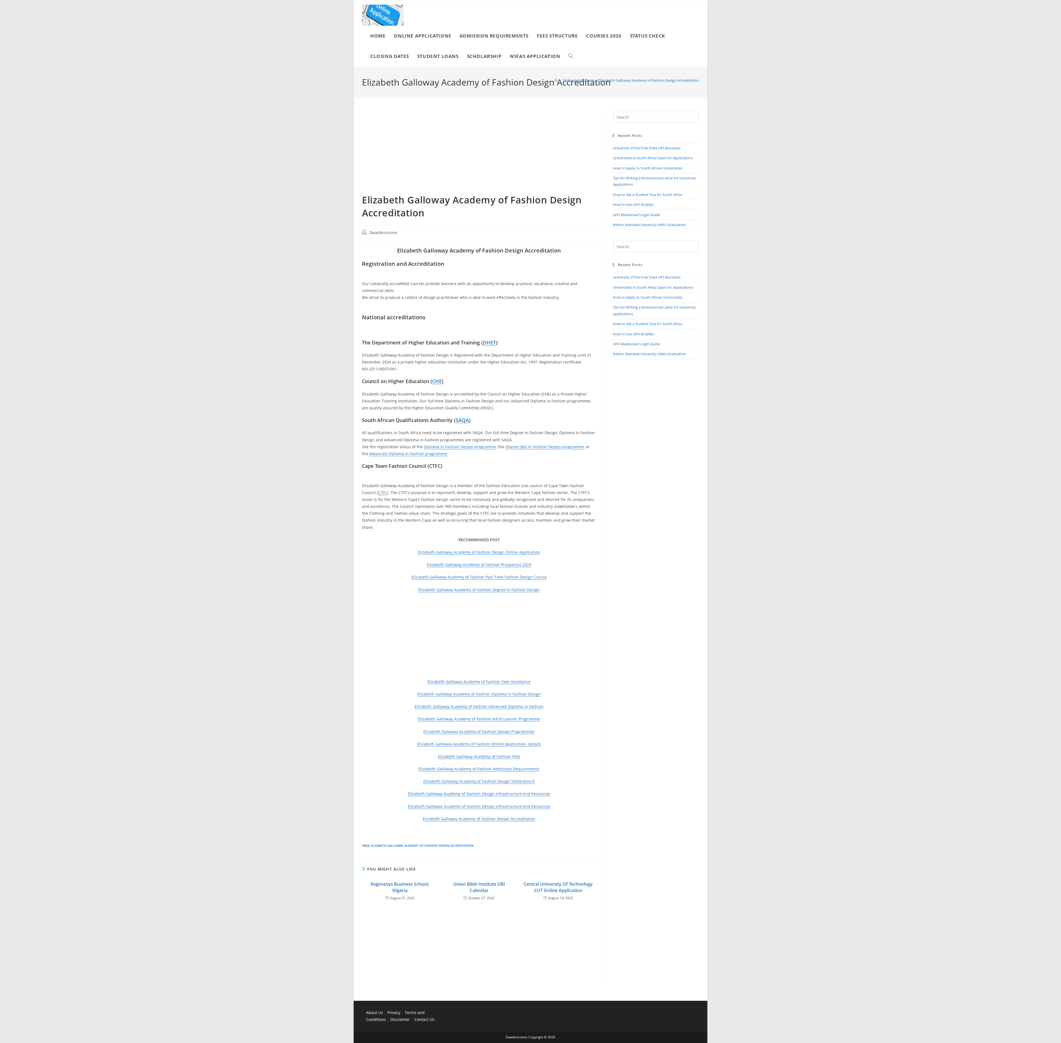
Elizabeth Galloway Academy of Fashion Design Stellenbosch (479, 781)
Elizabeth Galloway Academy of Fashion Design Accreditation (649, 80)
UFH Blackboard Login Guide (636, 214)
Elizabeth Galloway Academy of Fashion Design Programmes (479, 731)
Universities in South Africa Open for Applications (653, 157)
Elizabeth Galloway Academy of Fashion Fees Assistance (478, 681)
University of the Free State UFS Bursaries (647, 147)
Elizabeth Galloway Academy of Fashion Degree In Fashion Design (479, 589)
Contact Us (424, 1019)
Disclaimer (400, 1019)
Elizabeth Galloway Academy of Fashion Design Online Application (479, 552)
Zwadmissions (383, 232)
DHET (489, 342)
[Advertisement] (479, 152)
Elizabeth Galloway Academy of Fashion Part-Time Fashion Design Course (479, 577)
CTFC (382, 492)
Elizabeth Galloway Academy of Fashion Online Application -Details (479, 744)
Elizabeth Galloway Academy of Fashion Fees (479, 756)
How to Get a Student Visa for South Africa (647, 194)
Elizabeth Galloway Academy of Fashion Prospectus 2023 (479, 564)
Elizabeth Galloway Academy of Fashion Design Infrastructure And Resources (479, 793)
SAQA (462, 420)
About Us (374, 1012)
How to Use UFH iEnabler (633, 204)
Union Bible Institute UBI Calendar (479, 887)
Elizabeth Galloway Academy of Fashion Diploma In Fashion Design (479, 694)
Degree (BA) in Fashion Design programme (544, 446)
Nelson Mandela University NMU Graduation (649, 224)
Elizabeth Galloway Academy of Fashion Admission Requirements (479, 768)
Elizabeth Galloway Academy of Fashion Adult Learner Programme (479, 718)
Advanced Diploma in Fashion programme (408, 453)
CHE (437, 381)
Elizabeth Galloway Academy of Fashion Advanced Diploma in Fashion (478, 706)
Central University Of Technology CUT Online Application (558, 887)
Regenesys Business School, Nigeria (400, 887)
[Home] (556, 80)
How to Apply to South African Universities (647, 168)
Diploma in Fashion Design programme (460, 446)
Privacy (394, 1012)
